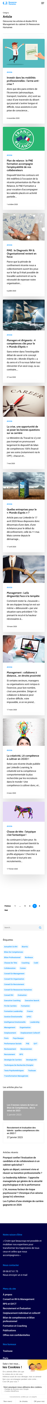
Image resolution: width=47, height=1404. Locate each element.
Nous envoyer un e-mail (15, 1275)
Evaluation (22, 995)
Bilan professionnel (12, 957)
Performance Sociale (13, 1044)
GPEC (29, 1017)
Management (9, 1027)
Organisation (25, 1027)
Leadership (34, 1022)
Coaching (25, 963)
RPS (21, 1054)
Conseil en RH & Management (18, 1299)
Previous (8, 906)
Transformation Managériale (16, 1076)
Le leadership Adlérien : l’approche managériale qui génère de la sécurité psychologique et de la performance (22, 1181)
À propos (7, 1294)
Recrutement (9, 1054)
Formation (25, 1006)
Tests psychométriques (14, 1071)
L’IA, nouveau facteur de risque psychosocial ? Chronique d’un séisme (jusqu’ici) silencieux (23, 1193)
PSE (27, 1044)
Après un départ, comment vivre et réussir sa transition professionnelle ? (22, 1171)
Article (9, 72)
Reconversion (26, 1049)
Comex (23, 968)
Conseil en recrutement (14, 984)
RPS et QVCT (9, 1303)
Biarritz (25, 947)
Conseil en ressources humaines (18, 990)
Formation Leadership (13, 1011)
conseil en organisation (14, 979)
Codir (36, 963)
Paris (6, 1038)
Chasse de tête (10, 963)
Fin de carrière (10, 1006)
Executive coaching (12, 1000)
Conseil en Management (14, 974)
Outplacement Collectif (30, 1033)
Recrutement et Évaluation (17, 1308)
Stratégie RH (31, 1060)
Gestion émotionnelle (13, 1017)
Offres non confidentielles (16, 1335)
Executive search (32, 1000)
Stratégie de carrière (13, 1060)
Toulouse (32, 1071)
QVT (35, 1044)
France (30, 1011)
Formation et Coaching (15, 1325)
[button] (42, 3)
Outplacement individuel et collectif (21, 1313)
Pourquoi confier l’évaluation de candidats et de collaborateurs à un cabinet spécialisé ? (21, 1161)
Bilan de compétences (13, 952)
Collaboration (10, 968)
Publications (9, 1330)
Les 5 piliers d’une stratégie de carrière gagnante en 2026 (23, 1203)
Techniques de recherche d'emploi (18, 1065)
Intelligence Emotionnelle (15, 1022)
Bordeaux (29, 957)
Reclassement (10, 1049)
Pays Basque (18, 1038)
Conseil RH (8, 995)
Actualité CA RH (10, 947)
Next (6, 910)
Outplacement (10, 1033)
